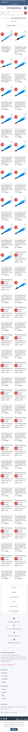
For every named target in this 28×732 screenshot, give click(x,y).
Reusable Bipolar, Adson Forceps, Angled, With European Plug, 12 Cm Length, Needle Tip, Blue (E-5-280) (7, 353)
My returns (4, 676)
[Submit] (25, 13)
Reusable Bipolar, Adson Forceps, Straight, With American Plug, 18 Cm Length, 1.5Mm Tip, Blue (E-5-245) (20, 574)
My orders (4, 673)
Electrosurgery (6, 18)
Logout (4, 682)
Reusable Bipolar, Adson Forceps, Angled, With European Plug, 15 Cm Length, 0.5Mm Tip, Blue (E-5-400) (20, 353)
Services (4, 692)
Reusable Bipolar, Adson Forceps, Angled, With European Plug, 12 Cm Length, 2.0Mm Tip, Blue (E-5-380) (20, 326)
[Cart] (25, 8)
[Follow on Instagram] (4, 719)
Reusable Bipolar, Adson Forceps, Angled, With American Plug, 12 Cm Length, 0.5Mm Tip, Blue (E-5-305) (20, 77)
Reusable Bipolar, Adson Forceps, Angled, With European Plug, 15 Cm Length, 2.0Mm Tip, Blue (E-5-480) (20, 408)
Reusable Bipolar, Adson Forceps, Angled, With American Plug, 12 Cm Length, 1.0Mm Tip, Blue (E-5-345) (20, 105)
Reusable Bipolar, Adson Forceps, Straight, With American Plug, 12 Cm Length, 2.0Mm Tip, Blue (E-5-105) (20, 519)
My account (5, 679)
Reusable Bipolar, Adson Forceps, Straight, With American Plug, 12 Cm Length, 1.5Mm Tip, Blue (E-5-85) (7, 519)
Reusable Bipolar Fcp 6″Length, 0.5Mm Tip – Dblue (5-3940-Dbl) (6, 49)
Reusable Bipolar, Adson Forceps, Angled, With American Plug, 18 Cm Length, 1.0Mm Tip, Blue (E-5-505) (7, 243)
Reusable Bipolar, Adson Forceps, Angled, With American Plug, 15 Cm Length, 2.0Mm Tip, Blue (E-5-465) (20, 215)
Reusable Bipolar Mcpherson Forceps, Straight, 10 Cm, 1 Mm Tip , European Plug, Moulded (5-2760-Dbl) (6, 77)
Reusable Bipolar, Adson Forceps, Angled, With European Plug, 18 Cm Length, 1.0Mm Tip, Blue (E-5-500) (7, 436)
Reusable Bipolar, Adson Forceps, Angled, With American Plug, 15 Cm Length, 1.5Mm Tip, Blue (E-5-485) (7, 215)
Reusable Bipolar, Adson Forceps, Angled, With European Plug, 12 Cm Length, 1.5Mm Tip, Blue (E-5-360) (7, 326)
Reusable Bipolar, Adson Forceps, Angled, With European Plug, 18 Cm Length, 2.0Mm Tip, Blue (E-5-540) (7, 464)
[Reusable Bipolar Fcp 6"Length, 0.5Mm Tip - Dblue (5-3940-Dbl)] (7, 37)
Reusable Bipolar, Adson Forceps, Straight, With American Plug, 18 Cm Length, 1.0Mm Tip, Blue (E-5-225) (7, 574)
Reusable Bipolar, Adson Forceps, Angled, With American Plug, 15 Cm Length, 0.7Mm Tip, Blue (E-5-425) (7, 188)
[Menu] (2, 8)
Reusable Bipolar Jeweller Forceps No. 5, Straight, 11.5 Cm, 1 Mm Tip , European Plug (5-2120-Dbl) (21, 50)
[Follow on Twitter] (6, 719)
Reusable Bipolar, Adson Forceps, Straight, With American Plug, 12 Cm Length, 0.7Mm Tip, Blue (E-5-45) (7, 491)
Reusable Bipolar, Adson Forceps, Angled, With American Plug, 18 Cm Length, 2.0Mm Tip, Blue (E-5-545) (7, 270)
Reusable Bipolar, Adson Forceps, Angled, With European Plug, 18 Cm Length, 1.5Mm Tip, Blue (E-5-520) (20, 436)
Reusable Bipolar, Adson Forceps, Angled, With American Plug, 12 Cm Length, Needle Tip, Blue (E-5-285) (7, 160)
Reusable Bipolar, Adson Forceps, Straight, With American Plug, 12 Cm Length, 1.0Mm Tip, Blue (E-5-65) (20, 491)
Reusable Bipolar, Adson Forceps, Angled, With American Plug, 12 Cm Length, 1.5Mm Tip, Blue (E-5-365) (7, 132)
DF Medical (14, 8)
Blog (3, 695)
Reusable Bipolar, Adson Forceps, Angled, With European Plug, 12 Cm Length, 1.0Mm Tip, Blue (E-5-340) (20, 298)
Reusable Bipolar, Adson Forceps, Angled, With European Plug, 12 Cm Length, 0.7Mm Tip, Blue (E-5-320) (7, 298)
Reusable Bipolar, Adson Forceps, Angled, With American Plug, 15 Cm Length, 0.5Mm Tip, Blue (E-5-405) (20, 160)
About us (4, 689)
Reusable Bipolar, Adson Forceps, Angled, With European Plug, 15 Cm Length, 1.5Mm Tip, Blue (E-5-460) (7, 408)
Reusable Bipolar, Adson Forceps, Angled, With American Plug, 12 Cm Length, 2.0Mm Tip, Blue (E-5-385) (20, 132)
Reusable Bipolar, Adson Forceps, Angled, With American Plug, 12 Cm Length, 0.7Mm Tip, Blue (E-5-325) (7, 105)
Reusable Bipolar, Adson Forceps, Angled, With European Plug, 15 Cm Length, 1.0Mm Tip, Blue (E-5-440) (20, 381)
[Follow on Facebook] (1, 719)
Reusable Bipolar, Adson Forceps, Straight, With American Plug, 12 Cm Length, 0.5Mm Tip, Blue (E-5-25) (20, 464)
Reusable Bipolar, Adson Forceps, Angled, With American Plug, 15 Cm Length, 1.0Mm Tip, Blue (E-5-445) (20, 188)
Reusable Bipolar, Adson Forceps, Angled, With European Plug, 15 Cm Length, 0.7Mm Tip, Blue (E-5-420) (7, 381)
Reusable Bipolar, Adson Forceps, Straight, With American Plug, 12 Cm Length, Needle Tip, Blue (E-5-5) (7, 546)
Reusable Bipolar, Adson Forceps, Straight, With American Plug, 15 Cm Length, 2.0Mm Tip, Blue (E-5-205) (20, 546)
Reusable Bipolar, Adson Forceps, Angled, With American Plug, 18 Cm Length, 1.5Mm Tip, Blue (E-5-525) (20, 243)
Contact (4, 698)
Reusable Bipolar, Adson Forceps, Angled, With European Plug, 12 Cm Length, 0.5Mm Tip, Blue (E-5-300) (20, 270)
